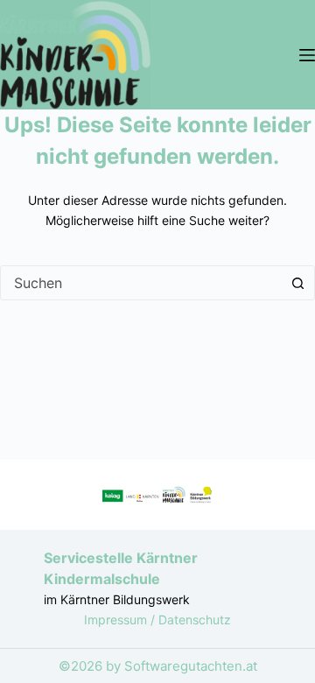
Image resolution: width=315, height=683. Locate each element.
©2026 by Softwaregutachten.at (158, 666)
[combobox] (141, 282)
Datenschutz (194, 619)
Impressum (117, 619)
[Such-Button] (297, 282)
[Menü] (307, 55)
